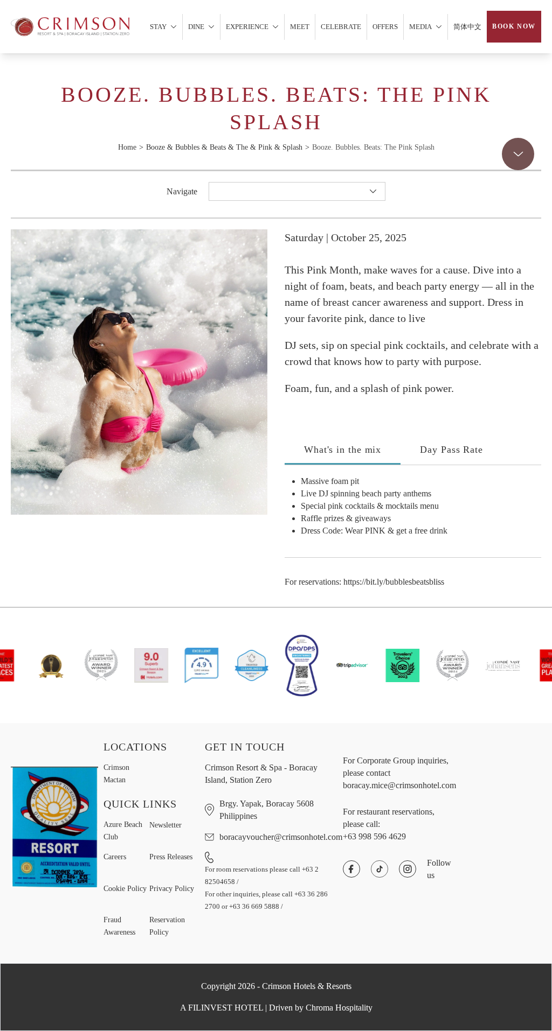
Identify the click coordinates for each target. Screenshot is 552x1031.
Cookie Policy (125, 889)
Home (127, 147)
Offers (385, 27)
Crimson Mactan (116, 773)
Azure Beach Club (123, 830)
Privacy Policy (171, 889)
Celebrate (341, 27)
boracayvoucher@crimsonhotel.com (280, 836)
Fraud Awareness (119, 926)
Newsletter (165, 825)
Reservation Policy (167, 926)
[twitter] (379, 869)
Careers (115, 857)
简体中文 (467, 27)
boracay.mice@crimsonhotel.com (399, 785)
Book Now (514, 26)
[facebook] (351, 869)
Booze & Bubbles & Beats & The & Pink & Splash (224, 147)
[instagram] (407, 869)
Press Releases (170, 857)
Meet (299, 27)
